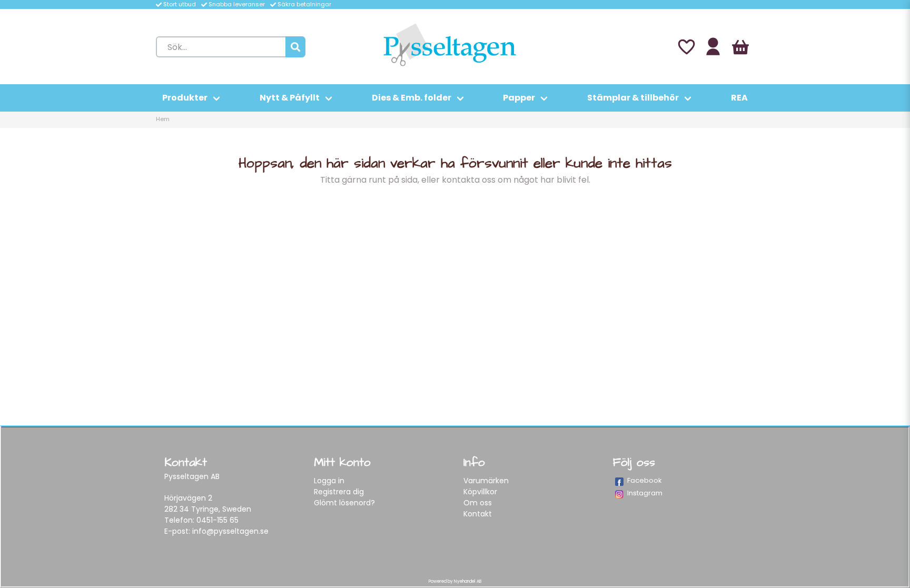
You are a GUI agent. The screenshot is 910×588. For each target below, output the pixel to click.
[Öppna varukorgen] (740, 46)
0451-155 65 (217, 520)
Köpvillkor (480, 491)
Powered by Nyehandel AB (455, 581)
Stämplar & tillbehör (633, 98)
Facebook (644, 480)
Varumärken (486, 480)
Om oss (477, 502)
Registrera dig (339, 491)
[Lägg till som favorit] (685, 46)
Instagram (644, 493)
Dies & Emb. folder (411, 98)
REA (739, 98)
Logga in (329, 480)
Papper (519, 98)
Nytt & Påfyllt (290, 98)
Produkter (184, 98)
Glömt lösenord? (344, 502)
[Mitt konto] (713, 46)
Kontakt (477, 514)
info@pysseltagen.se (230, 531)
